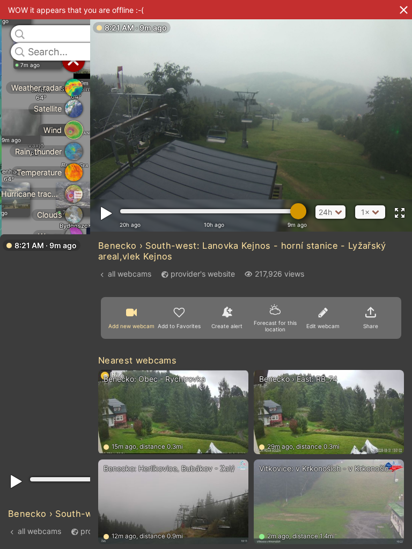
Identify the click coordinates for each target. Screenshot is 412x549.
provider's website (203, 273)
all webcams (39, 531)
